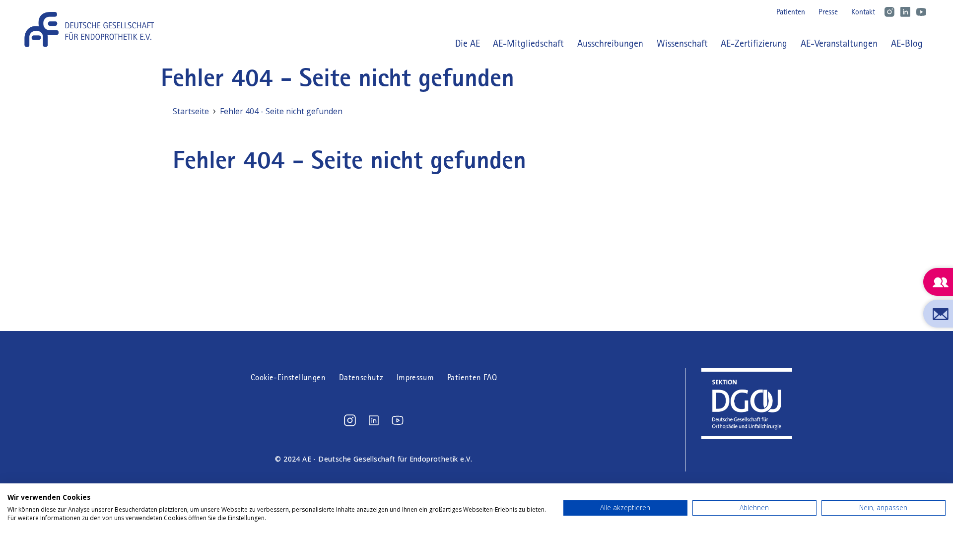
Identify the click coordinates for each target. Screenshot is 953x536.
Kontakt (863, 11)
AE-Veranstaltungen (839, 43)
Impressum (415, 377)
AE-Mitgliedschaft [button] (528, 43)
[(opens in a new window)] (350, 420)
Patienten (790, 11)
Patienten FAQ (472, 377)
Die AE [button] (467, 43)
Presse (828, 11)
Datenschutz (361, 377)
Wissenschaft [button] (682, 43)
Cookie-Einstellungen (288, 377)
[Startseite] (93, 29)
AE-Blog (907, 43)
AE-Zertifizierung (754, 43)
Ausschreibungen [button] (610, 43)
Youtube (921, 12)
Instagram (889, 12)
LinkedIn (905, 12)
